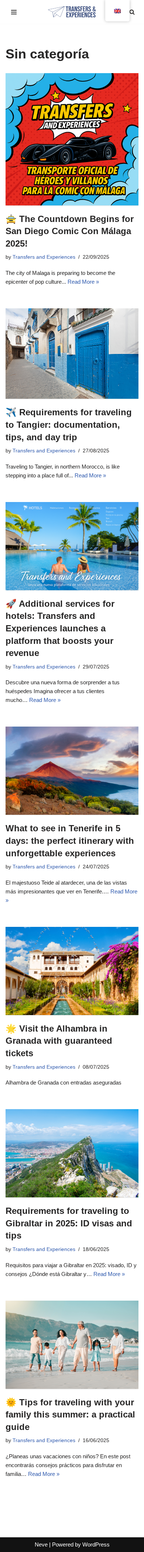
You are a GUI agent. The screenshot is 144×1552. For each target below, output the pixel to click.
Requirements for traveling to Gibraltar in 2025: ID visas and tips (69, 1223)
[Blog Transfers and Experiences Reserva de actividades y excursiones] (72, 12)
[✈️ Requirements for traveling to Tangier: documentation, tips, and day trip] (72, 353)
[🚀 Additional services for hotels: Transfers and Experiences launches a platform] (72, 546)
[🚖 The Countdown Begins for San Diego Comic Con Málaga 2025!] (72, 139)
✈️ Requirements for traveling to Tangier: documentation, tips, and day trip (69, 424)
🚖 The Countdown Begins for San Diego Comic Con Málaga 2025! (70, 231)
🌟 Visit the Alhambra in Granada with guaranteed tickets (59, 1041)
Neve (41, 1544)
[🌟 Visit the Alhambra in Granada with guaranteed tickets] (72, 971)
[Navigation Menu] (14, 12)
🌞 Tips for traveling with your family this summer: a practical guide (70, 1414)
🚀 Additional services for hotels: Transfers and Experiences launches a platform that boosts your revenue (60, 628)
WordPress (96, 1544)
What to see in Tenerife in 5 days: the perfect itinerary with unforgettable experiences (70, 840)
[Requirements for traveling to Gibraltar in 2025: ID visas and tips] (72, 1153)
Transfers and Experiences (44, 257)
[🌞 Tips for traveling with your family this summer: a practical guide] (72, 1345)
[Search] (132, 12)
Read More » (83, 282)
